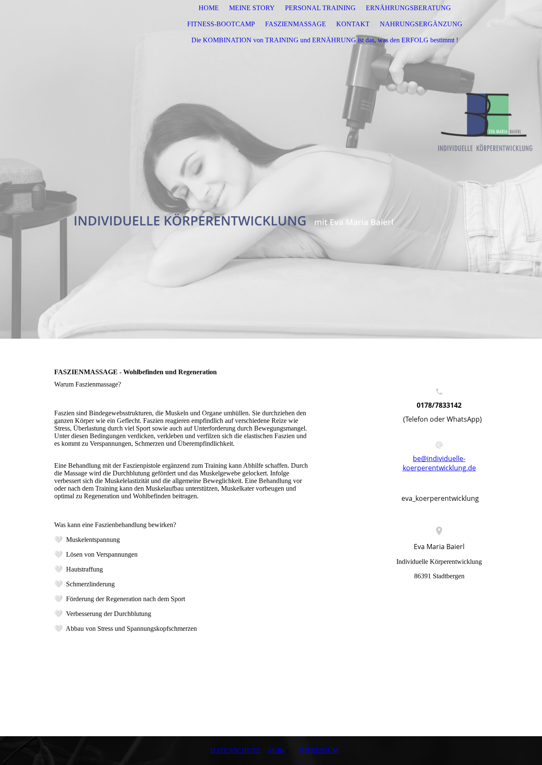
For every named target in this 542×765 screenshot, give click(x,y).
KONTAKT (353, 24)
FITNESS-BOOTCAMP (221, 24)
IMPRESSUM (318, 750)
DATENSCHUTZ (236, 750)
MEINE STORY (252, 7)
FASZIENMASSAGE (295, 24)
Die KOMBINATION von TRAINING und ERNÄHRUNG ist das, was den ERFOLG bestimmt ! (324, 40)
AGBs (276, 750)
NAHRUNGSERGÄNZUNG (421, 24)
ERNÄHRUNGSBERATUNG (408, 7)
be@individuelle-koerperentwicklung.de (439, 463)
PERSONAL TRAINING (320, 7)
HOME (209, 7)
